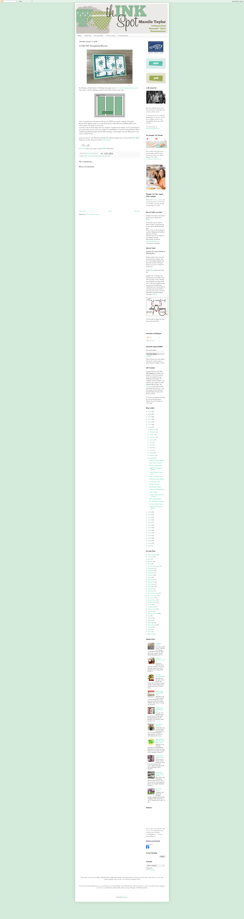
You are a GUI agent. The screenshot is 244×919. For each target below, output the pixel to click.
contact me (149, 386)
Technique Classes (152, 613)
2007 (149, 543)
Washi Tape (151, 623)
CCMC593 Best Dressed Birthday (155, 507)
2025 (149, 414)
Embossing (151, 579)
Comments (151, 340)
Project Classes (152, 600)
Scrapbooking (151, 607)
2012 (149, 530)
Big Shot (150, 561)
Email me (82, 148)
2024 (149, 417)
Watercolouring (152, 625)
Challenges (150, 568)
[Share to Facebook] (110, 153)
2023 (149, 419)
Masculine (150, 591)
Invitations (150, 589)
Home (79, 36)
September (153, 437)
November (153, 432)
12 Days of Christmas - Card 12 (160, 659)
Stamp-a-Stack (152, 609)
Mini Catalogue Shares (155, 499)
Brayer (149, 564)
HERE (104, 148)
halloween (150, 634)
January (152, 458)
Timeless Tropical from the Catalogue (156, 495)
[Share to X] (108, 153)
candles (150, 629)
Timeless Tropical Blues (155, 465)
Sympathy (150, 611)
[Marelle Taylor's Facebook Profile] (147, 848)
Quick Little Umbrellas (155, 463)
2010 (149, 535)
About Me (88, 36)
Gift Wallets (151, 586)
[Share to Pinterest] (112, 153)
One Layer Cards (152, 595)
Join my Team (110, 36)
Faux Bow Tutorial (158, 644)
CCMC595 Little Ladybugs (156, 479)
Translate (152, 870)
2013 (149, 528)
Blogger (125, 897)
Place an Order (98, 36)
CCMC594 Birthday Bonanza (157, 489)
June (151, 445)
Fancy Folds (151, 582)
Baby (149, 559)
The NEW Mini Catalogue (156, 501)
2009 (149, 538)
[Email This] (105, 153)
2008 (149, 541)
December (152, 429)
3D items (150, 557)
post (109, 156)
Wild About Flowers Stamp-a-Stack (160, 773)
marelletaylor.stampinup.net (153, 159)
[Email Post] (101, 153)
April (151, 450)
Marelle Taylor (149, 844)
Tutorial (150, 618)
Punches (150, 604)
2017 (149, 517)
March (151, 453)
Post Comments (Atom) (92, 214)
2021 (149, 424)
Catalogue (155, 200)
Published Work (152, 602)
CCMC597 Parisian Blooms (156, 460)
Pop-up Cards (151, 598)
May (151, 447)
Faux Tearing (151, 584)
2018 (149, 515)
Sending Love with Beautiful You (159, 709)
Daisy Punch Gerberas (159, 725)
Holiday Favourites (154, 484)
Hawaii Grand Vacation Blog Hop (159, 692)
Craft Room (151, 573)
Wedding (150, 627)
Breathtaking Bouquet (155, 487)
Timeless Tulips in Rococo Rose (156, 473)
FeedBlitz (148, 356)
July (151, 442)
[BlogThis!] (107, 153)
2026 (149, 411)
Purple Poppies (153, 492)
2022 (149, 422)
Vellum (150, 620)
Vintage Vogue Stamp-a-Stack (160, 756)
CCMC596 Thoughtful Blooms (155, 469)
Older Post (137, 211)
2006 (149, 546)
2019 (149, 512)
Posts (149, 337)
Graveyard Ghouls (158, 789)
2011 (149, 533)
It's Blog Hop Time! (154, 481)
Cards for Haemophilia (154, 566)
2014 (149, 525)
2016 (149, 520)
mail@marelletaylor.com (152, 128)
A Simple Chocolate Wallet (160, 675)
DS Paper (150, 575)
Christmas (150, 570)
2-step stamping (152, 555)
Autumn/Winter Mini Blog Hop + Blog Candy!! (160, 740)
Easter (149, 577)
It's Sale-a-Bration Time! (156, 504)
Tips (149, 616)
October (152, 434)
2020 (149, 427)
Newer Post (82, 211)
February (152, 455)
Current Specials (123, 36)
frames (149, 632)
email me (154, 294)
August (152, 440)
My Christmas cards (153, 593)
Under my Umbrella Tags (156, 476)
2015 (149, 522)
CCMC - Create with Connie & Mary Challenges (95, 156)
